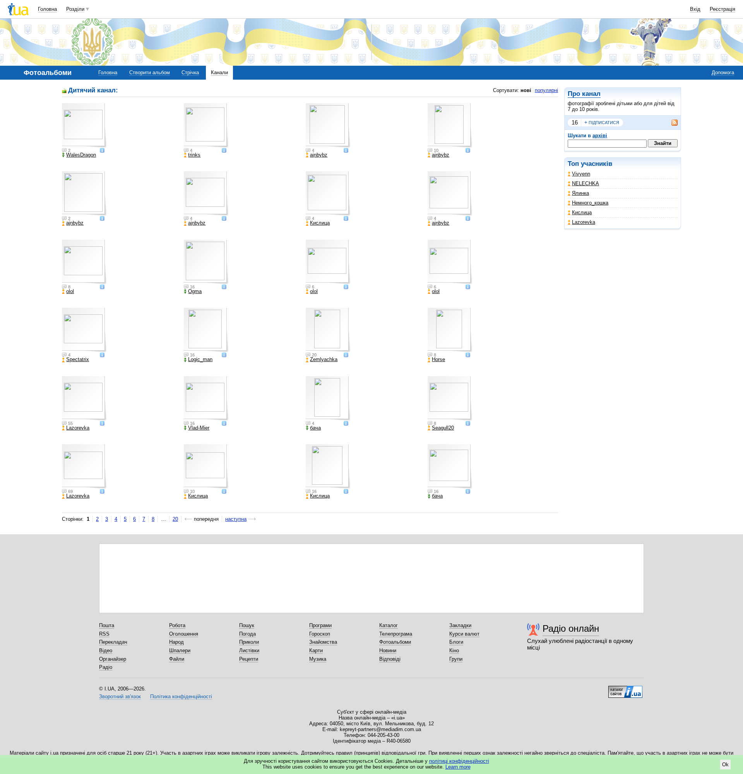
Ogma (195, 291)
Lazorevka (583, 222)
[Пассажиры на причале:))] (206, 398)
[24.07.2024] (206, 125)
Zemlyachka (323, 359)
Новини (387, 650)
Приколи (249, 642)
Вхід (695, 9)
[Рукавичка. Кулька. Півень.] (84, 193)
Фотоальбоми (395, 642)
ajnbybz (318, 155)
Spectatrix (77, 359)
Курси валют (464, 634)
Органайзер (112, 659)
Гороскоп (319, 634)
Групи (455, 659)
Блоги (456, 642)
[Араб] (450, 330)
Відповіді (390, 659)
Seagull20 (443, 428)
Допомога (723, 72)
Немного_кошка (590, 203)
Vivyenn (581, 174)
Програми (320, 625)
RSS (104, 634)
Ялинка (580, 193)
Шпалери (179, 650)
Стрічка (190, 72)
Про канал (584, 93)
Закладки (460, 625)
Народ (176, 642)
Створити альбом (149, 72)
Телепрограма (395, 634)
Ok (725, 764)
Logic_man (200, 359)
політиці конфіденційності (459, 761)
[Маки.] (450, 125)
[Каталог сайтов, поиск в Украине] (625, 689)
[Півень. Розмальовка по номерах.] (328, 125)
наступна (236, 519)
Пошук (246, 625)
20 (175, 519)
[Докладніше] (102, 151)
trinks (194, 155)
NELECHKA (585, 183)
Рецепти (248, 659)
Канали (219, 72)
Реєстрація (722, 9)
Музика (317, 659)
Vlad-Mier (198, 428)
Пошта (106, 625)
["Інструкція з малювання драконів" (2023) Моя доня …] (84, 125)
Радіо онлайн (571, 628)
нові (525, 90)
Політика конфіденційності (181, 696)
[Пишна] (84, 262)
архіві (599, 135)
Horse (438, 359)
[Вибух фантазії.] (206, 193)
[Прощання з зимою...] (84, 398)
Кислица (582, 212)
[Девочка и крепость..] (84, 466)
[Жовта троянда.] (450, 193)
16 (575, 122)
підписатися (601, 122)
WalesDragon (81, 155)
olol (70, 291)
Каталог (388, 625)
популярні (546, 90)
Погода (247, 634)
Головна (47, 9)
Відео (105, 650)
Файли (176, 659)
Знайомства (323, 642)
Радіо (105, 667)
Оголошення (183, 634)
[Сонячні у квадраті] (450, 262)
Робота (177, 625)
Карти (316, 650)
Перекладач (113, 642)
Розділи (75, 9)
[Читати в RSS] (671, 122)
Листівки (249, 650)
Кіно (454, 650)
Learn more (458, 767)
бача (315, 428)
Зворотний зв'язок (120, 696)
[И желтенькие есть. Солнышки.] (328, 330)
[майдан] (206, 466)
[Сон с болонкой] (206, 330)
